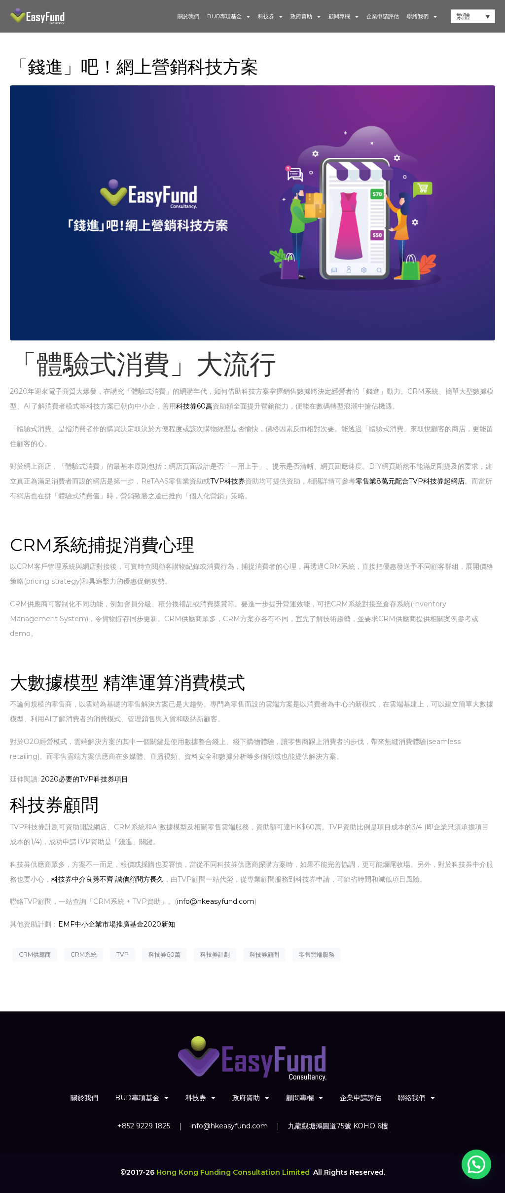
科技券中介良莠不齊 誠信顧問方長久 (107, 879)
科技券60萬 (194, 406)
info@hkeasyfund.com (215, 901)
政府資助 (301, 16)
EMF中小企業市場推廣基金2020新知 (116, 924)
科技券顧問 (264, 954)
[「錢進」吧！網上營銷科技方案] (252, 212)
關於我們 (188, 16)
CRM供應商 (35, 954)
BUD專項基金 (224, 16)
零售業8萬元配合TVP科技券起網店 (410, 481)
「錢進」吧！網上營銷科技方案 (134, 66)
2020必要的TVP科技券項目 (84, 779)
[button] (476, 1164)
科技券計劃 (215, 954)
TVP (122, 954)
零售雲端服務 (316, 954)
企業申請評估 (382, 16)
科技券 (266, 16)
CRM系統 (84, 954)
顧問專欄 (339, 16)
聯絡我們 (418, 16)
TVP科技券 (227, 481)
